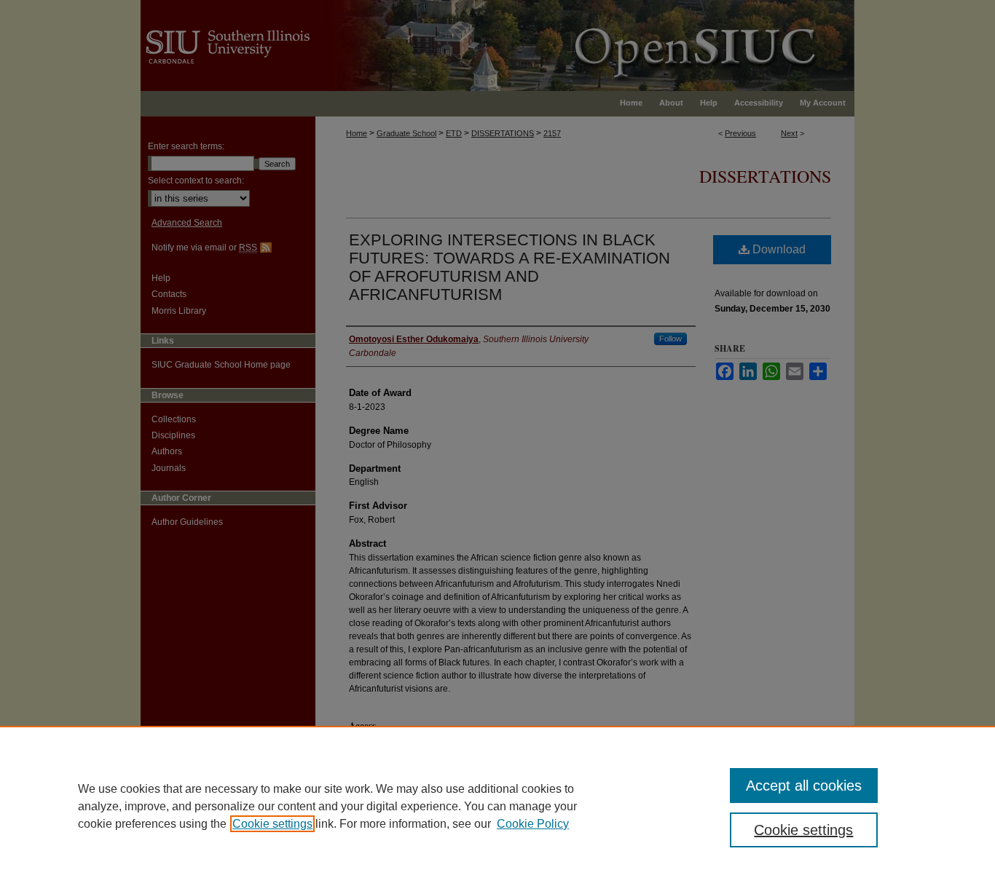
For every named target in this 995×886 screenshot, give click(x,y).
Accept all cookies (804, 786)
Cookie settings (272, 824)
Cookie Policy (533, 824)
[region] (497, 806)
